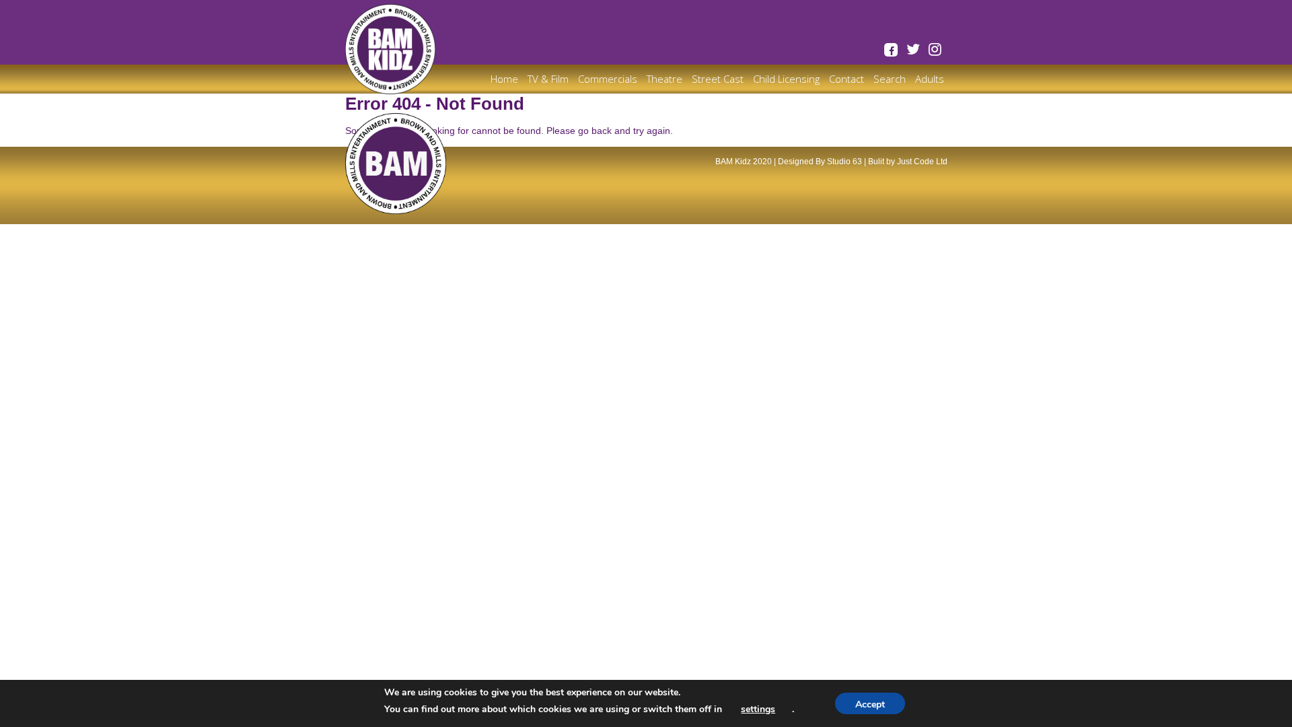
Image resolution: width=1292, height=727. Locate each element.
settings (758, 709)
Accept (870, 704)
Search (889, 78)
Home (504, 78)
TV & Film (548, 78)
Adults (929, 78)
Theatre (664, 78)
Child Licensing (786, 78)
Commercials (607, 78)
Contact (846, 78)
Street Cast (718, 78)
